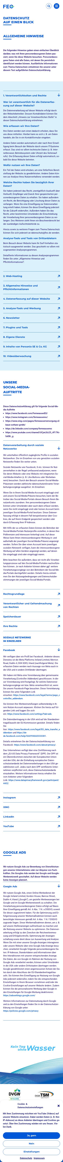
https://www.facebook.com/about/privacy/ (35, 745)
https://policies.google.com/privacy (20, 1011)
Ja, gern (31, 1135)
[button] (58, 1105)
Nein (31, 1143)
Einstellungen (32, 1151)
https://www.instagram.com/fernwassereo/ (26, 417)
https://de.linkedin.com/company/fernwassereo (28, 428)
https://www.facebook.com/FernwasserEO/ (26, 413)
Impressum (39, 1158)
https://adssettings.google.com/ (19, 995)
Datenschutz (26, 1158)
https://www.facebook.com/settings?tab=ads (29, 714)
